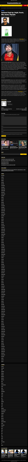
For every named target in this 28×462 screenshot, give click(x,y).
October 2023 (2, 232)
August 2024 (2, 215)
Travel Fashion (2, 441)
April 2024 (2, 222)
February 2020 (3, 306)
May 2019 (2, 321)
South (2, 428)
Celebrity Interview (3, 384)
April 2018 (2, 343)
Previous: (6, 108)
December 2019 (3, 309)
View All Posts (10, 104)
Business (2, 383)
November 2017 (3, 351)
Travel (2, 440)
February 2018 (3, 346)
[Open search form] (21, 5)
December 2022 (3, 249)
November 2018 (3, 331)
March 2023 (2, 244)
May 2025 (2, 200)
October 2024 (2, 212)
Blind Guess (2, 376)
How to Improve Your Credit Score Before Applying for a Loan (8, 160)
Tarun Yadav (3, 16)
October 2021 (2, 272)
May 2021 (2, 281)
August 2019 (2, 316)
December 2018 (3, 329)
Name (2, 126)
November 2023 (3, 230)
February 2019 (3, 326)
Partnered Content (3, 421)
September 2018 (3, 334)
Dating (2, 388)
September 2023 (3, 234)
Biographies (3, 10)
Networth (2, 418)
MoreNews (12, 461)
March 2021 (2, 284)
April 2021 (2, 282)
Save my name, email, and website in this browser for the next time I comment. (12, 134)
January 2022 (2, 267)
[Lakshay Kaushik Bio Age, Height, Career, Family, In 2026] (14, 143)
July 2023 (2, 237)
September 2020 (3, 294)
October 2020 (2, 292)
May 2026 (2, 180)
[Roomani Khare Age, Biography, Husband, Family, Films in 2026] (23, 143)
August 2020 (2, 296)
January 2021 (2, 287)
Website (2, 131)
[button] (1, 5)
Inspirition (2, 413)
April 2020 (2, 302)
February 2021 (3, 286)
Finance (9, 452)
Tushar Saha (3, 149)
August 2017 (2, 356)
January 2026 (2, 187)
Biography (2, 373)
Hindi (2, 406)
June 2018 (2, 339)
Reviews (2, 426)
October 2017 (2, 353)
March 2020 (2, 304)
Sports (2, 430)
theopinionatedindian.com (14, 3)
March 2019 (2, 324)
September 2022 (3, 254)
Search (2, 152)
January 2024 (2, 227)
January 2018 (2, 348)
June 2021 (2, 279)
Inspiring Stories (3, 411)
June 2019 (2, 319)
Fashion (2, 393)
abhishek (20, 148)
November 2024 (3, 210)
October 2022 (2, 252)
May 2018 (2, 341)
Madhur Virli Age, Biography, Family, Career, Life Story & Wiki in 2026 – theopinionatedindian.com (12, 169)
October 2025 (2, 192)
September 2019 (3, 314)
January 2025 (2, 207)
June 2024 (2, 219)
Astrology (2, 366)
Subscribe (25, 5)
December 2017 (3, 349)
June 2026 (2, 178)
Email (2, 128)
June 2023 (2, 239)
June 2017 (2, 359)
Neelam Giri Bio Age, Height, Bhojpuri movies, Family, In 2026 (4, 147)
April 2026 (2, 182)
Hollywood (2, 408)
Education (2, 389)
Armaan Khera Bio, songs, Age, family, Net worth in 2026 (7, 159)
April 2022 (2, 262)
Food (1, 398)
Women (2, 445)
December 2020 (3, 289)
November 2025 (3, 190)
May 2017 (2, 361)
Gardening (2, 401)
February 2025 (3, 205)
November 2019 (3, 311)
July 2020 (2, 297)
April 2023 (2, 242)
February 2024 (3, 225)
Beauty (2, 369)
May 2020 (2, 301)
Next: (21, 108)
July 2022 (2, 257)
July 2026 (2, 177)
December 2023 (3, 229)
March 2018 (2, 344)
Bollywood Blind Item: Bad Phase (17, 455)
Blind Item (2, 378)
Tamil (1, 433)
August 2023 (2, 235)
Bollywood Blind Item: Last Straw (5, 163)
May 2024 (2, 220)
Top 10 (2, 438)
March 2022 (2, 264)
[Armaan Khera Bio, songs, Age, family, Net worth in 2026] (4, 451)
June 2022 (2, 259)
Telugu (2, 436)
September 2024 (3, 214)
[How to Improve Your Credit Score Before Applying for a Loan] (11, 451)
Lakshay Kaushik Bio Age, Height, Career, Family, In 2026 (14, 147)
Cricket (2, 386)
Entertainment (3, 391)
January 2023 (2, 247)
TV (1, 443)
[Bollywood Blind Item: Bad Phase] (17, 451)
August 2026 (2, 175)
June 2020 (2, 299)
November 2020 (3, 291)
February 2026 (3, 185)
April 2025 (2, 202)
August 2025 (2, 195)
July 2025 (2, 197)
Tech (1, 435)
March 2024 (2, 224)
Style (1, 431)
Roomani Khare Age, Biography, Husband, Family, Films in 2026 (23, 147)
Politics (2, 423)
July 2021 (2, 277)
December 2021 (3, 269)
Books (2, 381)
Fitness (2, 396)
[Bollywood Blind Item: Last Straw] (24, 451)
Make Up (2, 416)
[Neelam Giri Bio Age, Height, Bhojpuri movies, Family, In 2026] (5, 143)
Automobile (2, 368)
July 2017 (2, 358)
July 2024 (2, 217)
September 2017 (3, 354)
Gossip (2, 403)
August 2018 (2, 336)
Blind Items (2, 379)
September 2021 (3, 274)
